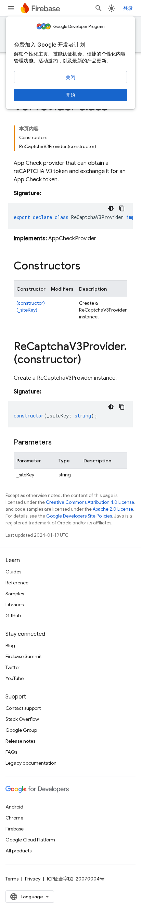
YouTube (14, 678)
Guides (13, 572)
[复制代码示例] (121, 208)
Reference (16, 583)
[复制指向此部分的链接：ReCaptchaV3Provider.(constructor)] (88, 360)
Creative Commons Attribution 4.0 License (90, 502)
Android (14, 807)
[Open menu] (11, 8)
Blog (10, 645)
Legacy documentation (30, 763)
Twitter (12, 667)
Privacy (32, 879)
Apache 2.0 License (113, 509)
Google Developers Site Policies (79, 516)
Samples (14, 594)
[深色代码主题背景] (110, 208)
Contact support (23, 708)
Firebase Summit (23, 656)
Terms (11, 879)
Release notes (20, 741)
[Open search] (98, 8)
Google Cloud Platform (30, 840)
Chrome (14, 818)
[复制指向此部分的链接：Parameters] (58, 442)
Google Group (21, 730)
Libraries (14, 605)
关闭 (70, 77)
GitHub (13, 615)
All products (18, 851)
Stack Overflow (22, 719)
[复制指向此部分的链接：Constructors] (87, 267)
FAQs (11, 752)
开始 (70, 95)
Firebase (14, 829)
